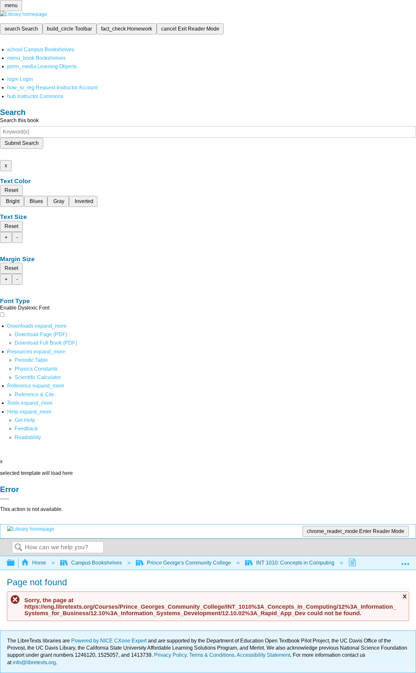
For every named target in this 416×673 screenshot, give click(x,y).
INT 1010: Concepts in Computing (295, 562)
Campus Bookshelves (96, 562)
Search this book (19, 120)
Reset (11, 190)
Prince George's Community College (189, 562)
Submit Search (22, 143)
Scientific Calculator (38, 377)
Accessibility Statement (263, 655)
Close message (404, 597)
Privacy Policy (170, 655)
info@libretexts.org (33, 662)
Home (39, 562)
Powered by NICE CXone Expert (109, 640)
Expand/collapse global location (405, 561)
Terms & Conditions (211, 655)
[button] (26, 428)
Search (18, 547)
